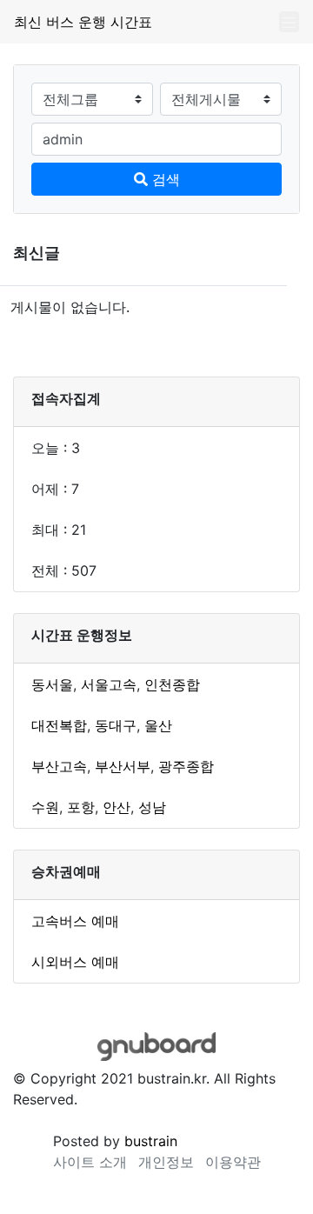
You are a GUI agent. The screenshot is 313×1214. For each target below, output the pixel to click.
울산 (158, 725)
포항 (81, 807)
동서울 (52, 684)
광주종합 (186, 766)
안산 (116, 807)
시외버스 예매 (75, 962)
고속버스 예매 (75, 921)
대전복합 (59, 725)
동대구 (116, 725)
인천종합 (172, 684)
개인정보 (166, 1162)
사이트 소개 (90, 1162)
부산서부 (122, 766)
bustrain (150, 1141)
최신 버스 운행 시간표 (83, 21)
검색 (164, 179)
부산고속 (59, 766)
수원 (45, 807)
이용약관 (233, 1162)
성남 (152, 807)
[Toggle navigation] (289, 22)
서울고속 (109, 684)
